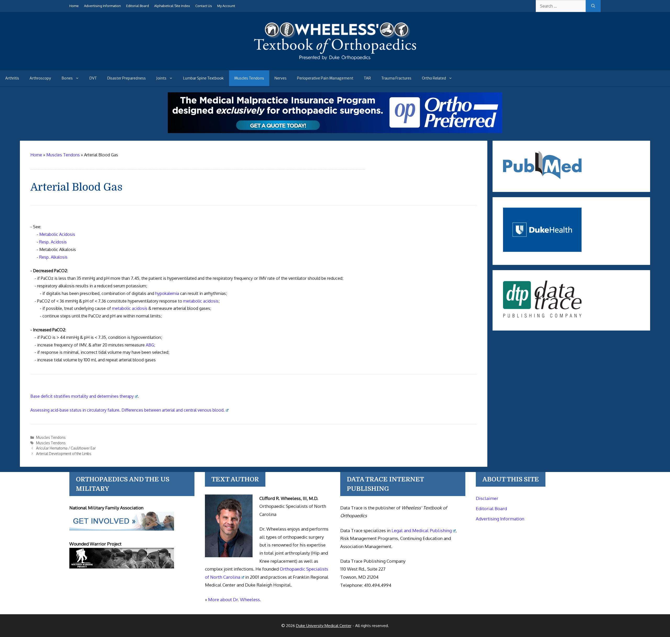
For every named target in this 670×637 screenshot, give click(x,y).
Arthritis (12, 78)
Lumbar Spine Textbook (203, 78)
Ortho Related (434, 78)
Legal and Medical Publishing (422, 530)
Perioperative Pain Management (325, 78)
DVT (93, 78)
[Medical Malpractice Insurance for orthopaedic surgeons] (335, 131)
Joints (161, 78)
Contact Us (203, 6)
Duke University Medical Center (323, 625)
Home (74, 6)
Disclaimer (487, 498)
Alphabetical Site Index (172, 6)
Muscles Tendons (249, 78)
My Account (226, 6)
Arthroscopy (40, 78)
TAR (367, 78)
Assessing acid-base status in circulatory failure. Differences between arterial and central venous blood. (127, 410)
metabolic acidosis (201, 301)
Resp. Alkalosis (53, 257)
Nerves (281, 78)
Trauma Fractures (396, 78)
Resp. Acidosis (53, 241)
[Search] (593, 6)
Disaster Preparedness (126, 78)
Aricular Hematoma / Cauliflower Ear (66, 448)
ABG (150, 345)
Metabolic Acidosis (57, 234)
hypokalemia (167, 293)
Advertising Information (102, 6)
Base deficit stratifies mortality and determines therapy (82, 396)
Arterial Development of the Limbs (63, 453)
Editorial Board (137, 6)
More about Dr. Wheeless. (234, 599)
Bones (67, 78)
